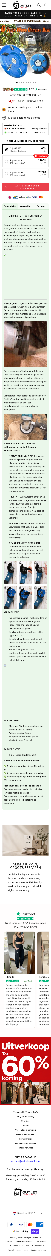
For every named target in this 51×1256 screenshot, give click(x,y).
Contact (25, 1125)
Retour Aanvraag (25, 1148)
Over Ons (25, 1121)
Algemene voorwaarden (19, 1246)
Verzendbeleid (38, 1246)
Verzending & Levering (25, 1130)
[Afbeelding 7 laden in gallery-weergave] (30, 82)
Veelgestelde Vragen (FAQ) (25, 1112)
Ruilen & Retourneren (25, 1134)
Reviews (41, 206)
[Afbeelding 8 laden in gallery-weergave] (33, 82)
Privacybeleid (40, 1241)
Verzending (25, 206)
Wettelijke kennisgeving (18, 1250)
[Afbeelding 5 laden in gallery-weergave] (26, 82)
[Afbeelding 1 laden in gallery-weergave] (17, 82)
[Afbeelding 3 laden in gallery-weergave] (21, 82)
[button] (4, 5)
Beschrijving (10, 206)
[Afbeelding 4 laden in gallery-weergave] (23, 82)
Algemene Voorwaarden (25, 1143)
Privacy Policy (25, 1139)
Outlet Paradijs (24, 1238)
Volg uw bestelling (25, 1116)
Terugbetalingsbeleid (23, 1241)
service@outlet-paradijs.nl (25, 1161)
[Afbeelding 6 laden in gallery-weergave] (28, 82)
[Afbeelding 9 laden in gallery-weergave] (35, 82)
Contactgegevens (38, 1250)
